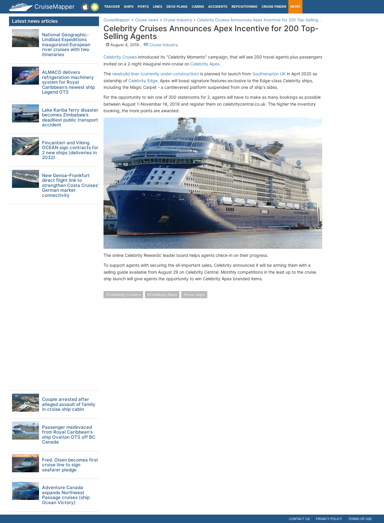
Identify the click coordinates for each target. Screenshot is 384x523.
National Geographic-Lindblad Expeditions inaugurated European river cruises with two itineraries (66, 44)
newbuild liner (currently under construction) (155, 73)
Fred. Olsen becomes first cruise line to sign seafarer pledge (70, 465)
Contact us (299, 519)
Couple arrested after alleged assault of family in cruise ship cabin (68, 404)
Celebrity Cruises (120, 56)
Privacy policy (329, 519)
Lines (157, 7)
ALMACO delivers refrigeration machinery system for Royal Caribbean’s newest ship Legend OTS (68, 82)
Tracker (112, 7)
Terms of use (360, 519)
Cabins (198, 7)
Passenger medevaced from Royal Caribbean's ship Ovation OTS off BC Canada (68, 435)
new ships (195, 294)
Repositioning (244, 7)
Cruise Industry (163, 44)
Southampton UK (269, 73)
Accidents (217, 7)
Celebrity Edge (143, 80)
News (295, 7)
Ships (129, 7)
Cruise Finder (274, 7)
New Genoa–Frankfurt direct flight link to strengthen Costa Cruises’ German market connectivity (70, 185)
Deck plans (177, 7)
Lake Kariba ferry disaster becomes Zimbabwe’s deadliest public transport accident (70, 118)
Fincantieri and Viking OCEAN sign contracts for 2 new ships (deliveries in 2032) (70, 150)
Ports (143, 7)
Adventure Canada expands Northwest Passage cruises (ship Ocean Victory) (66, 495)
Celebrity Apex (205, 63)
